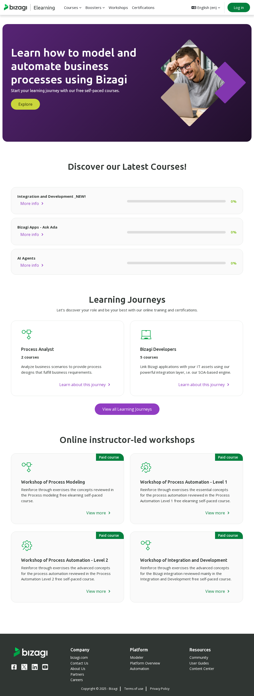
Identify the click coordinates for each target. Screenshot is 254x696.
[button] (205, 7)
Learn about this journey (82, 384)
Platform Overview (145, 663)
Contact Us (79, 663)
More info (29, 203)
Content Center (202, 668)
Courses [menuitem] (71, 7)
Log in (239, 7)
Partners (77, 674)
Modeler (136, 657)
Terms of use (133, 689)
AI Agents (26, 258)
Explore (25, 104)
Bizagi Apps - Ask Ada (37, 227)
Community (199, 657)
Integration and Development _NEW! (51, 196)
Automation (139, 668)
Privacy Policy (159, 689)
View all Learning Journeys (127, 409)
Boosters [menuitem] (93, 7)
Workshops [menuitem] (118, 7)
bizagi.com (79, 657)
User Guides (199, 663)
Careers (76, 679)
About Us (77, 668)
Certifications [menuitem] (143, 7)
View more (96, 513)
